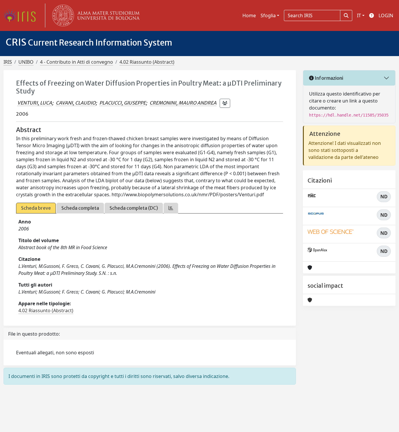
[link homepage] (22, 15)
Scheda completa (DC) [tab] (134, 208)
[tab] (171, 208)
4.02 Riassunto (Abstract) (146, 62)
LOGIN (386, 15)
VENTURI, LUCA (34, 103)
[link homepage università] (94, 15)
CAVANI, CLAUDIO (76, 103)
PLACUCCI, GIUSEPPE (122, 103)
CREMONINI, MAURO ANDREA (183, 103)
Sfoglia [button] (268, 15)
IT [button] (359, 15)
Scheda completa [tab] (80, 208)
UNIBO (26, 62)
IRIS (8, 62)
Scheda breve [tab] (36, 208)
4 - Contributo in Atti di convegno (76, 62)
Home (249, 15)
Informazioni (328, 78)
